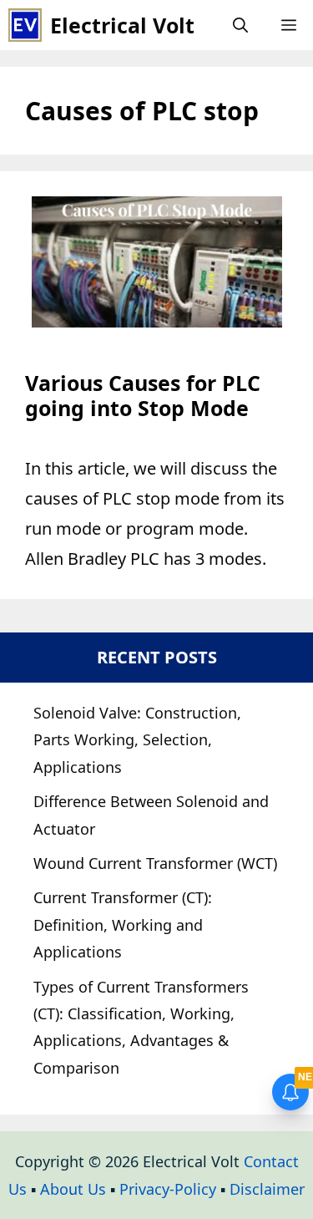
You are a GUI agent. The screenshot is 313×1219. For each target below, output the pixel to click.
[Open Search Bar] (240, 25)
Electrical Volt (122, 25)
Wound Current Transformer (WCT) (155, 863)
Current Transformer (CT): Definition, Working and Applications (122, 924)
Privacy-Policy (167, 1189)
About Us (73, 1189)
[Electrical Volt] (25, 25)
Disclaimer (267, 1189)
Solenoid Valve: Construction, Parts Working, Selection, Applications (137, 740)
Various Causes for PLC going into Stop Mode (142, 395)
